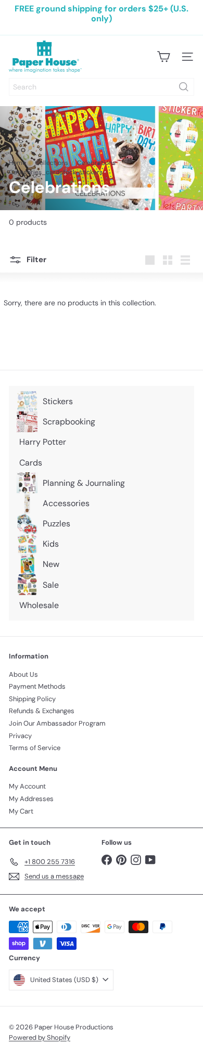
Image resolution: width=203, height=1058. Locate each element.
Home (17, 162)
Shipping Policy (32, 698)
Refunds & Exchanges (41, 710)
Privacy (20, 735)
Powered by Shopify (39, 1037)
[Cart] (163, 57)
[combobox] (101, 87)
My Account (27, 786)
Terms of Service (34, 747)
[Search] (183, 87)
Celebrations (96, 162)
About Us (23, 674)
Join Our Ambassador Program (57, 723)
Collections (51, 162)
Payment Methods (37, 686)
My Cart (21, 811)
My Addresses (31, 798)
